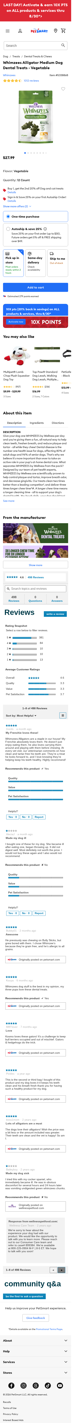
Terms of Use (10, 1408)
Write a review (56, 614)
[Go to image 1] (25, 153)
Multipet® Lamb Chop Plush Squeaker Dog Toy (16, 375)
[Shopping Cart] (63, 31)
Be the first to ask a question (24, 1296)
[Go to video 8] (46, 153)
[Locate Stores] (55, 31)
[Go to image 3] (31, 153)
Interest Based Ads (13, 1420)
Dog (5, 56)
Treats (16, 56)
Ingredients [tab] (37, 423)
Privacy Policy (10, 1414)
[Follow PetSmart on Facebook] (11, 1386)
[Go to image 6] (40, 153)
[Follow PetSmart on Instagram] (23, 1386)
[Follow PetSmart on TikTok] (48, 1386)
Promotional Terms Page (49, 1329)
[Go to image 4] (34, 153)
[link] (12, 577)
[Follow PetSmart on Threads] (36, 1386)
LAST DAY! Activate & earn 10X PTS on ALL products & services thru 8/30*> (35, 10)
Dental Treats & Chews (38, 56)
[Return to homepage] (39, 30)
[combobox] (35, 45)
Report (39, 816)
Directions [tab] (58, 423)
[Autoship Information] (45, 229)
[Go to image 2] (28, 153)
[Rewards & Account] (20, 31)
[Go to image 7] (43, 153)
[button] (61, 1270)
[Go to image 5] (37, 153)
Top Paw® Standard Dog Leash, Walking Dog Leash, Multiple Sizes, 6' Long (44, 375)
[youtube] (60, 1386)
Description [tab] (14, 423)
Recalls (7, 1402)
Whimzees (9, 75)
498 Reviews (37, 577)
